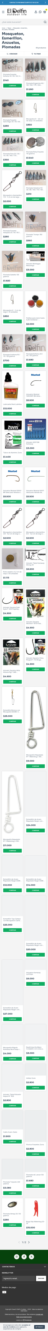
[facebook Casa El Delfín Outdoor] (24, 1256)
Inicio (3, 28)
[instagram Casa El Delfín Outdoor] (16, 1256)
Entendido (39, 1327)
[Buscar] (45, 22)
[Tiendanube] (24, 1320)
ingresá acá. (39, 1314)
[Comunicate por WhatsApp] (40, 12)
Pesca (9, 28)
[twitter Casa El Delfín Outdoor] (31, 1256)
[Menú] (3, 12)
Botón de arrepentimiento (24, 1317)
